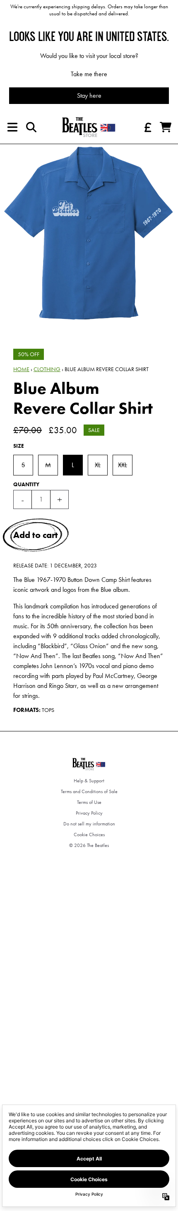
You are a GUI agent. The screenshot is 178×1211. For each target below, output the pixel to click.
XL (98, 465)
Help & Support (89, 780)
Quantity (26, 484)
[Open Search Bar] (30, 127)
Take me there (89, 74)
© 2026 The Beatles (89, 845)
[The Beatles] (89, 127)
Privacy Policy (89, 813)
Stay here (89, 95)
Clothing (47, 369)
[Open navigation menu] (12, 127)
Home (21, 369)
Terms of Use (89, 802)
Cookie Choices (89, 834)
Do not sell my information (89, 823)
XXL (122, 465)
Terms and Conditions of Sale (89, 791)
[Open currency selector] (147, 127)
